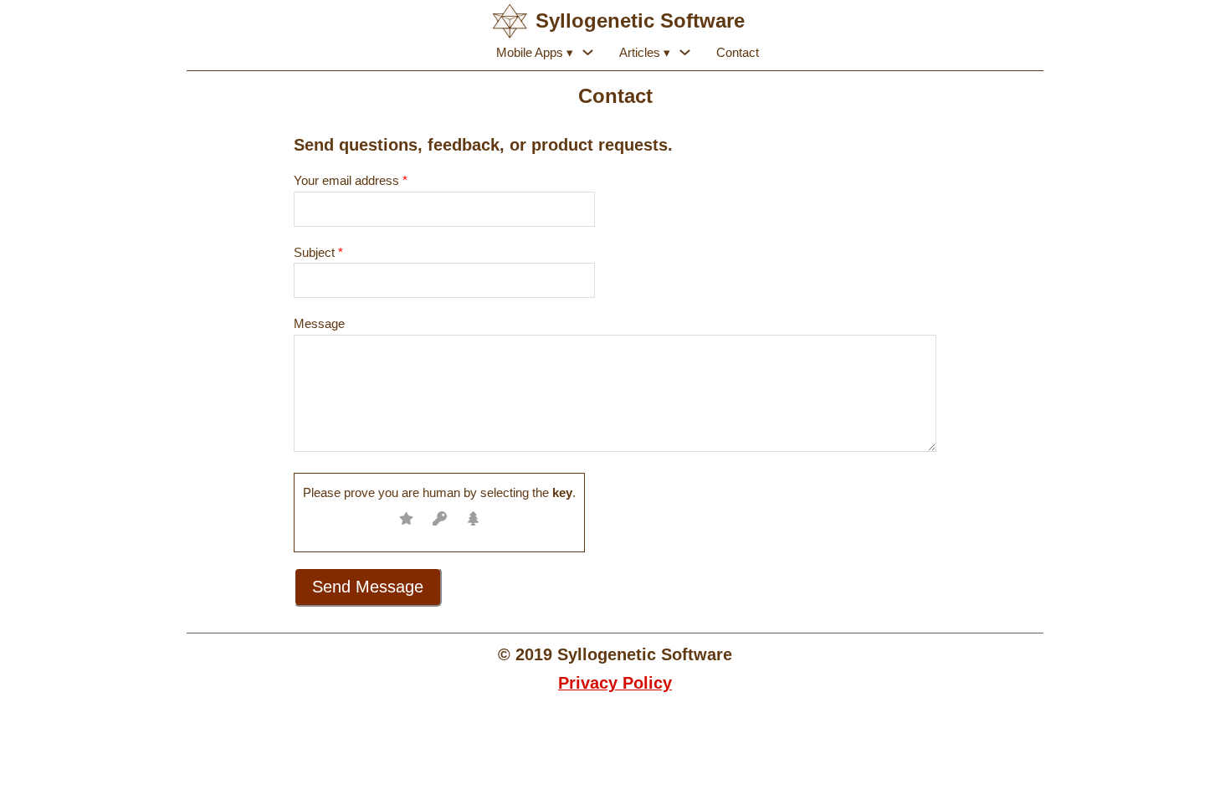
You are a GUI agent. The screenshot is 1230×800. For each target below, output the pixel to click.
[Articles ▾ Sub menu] (685, 52)
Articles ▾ (644, 52)
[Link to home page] (509, 20)
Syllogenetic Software (640, 20)
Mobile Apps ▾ (534, 52)
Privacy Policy (615, 683)
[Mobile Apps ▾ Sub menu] (588, 52)
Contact (737, 52)
